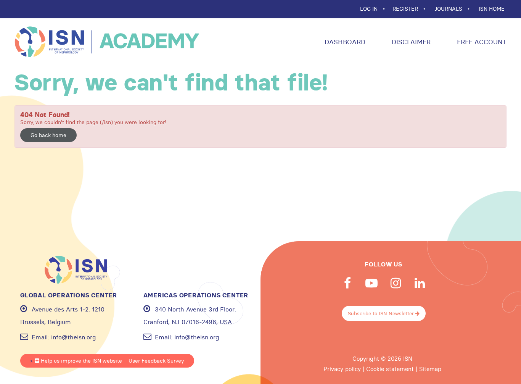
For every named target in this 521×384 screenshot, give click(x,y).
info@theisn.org (73, 337)
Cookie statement (390, 369)
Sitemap (430, 369)
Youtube (371, 283)
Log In (369, 8)
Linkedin (419, 283)
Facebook (347, 283)
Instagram (395, 283)
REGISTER (406, 8)
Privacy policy (342, 369)
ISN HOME (492, 8)
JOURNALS (449, 8)
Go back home (48, 135)
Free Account (481, 42)
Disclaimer (410, 42)
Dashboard (344, 42)
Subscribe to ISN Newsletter (381, 313)
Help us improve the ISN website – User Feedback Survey (111, 360)
